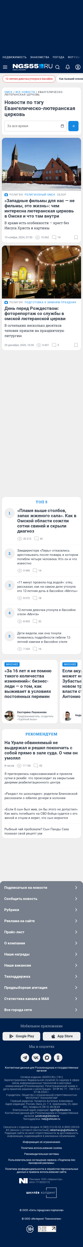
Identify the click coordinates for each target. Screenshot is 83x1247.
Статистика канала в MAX (26, 999)
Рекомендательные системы (41, 1154)
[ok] (58, 1057)
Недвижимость (15, 57)
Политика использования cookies (41, 1148)
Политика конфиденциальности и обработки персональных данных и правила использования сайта (41, 1170)
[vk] (36, 1057)
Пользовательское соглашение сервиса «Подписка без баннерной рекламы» (41, 1162)
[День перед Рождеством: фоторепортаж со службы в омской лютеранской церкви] (41, 272)
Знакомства (39, 57)
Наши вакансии (17, 965)
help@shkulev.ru (51, 1118)
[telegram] (25, 1057)
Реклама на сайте (19, 921)
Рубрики (11, 910)
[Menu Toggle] (5, 67)
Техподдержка (17, 976)
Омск (8, 92)
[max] (47, 1057)
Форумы (74, 57)
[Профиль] (78, 67)
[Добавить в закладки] (76, 237)
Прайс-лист (14, 932)
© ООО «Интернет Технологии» (41, 1218)
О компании (14, 943)
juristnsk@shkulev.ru (47, 1115)
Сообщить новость (20, 899)
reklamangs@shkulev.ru (63, 1130)
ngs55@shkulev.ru (60, 1110)
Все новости (25, 92)
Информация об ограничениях (41, 1142)
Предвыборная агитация (25, 987)
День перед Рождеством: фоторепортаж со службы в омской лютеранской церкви (35, 313)
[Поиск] (57, 67)
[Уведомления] (68, 67)
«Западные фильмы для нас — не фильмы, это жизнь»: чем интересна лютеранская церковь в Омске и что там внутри (39, 208)
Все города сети (18, 1010)
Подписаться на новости (25, 887)
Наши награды (17, 954)
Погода (58, 57)
